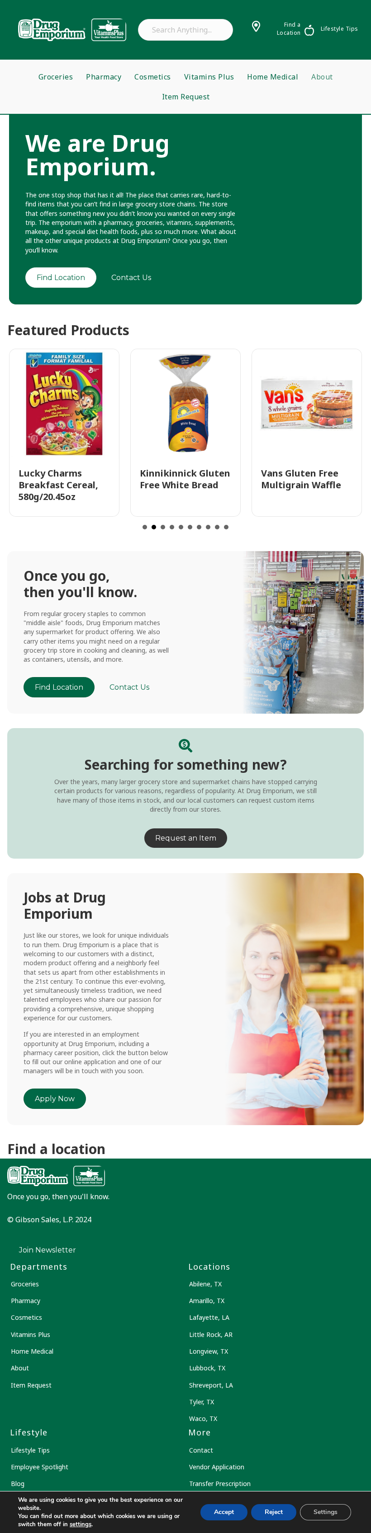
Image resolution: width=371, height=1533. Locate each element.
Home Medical (272, 77)
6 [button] (190, 527)
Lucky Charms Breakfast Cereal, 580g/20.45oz (58, 485)
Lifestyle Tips (30, 1450)
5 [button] (181, 527)
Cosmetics (152, 77)
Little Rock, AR (211, 1334)
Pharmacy (103, 77)
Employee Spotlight (39, 1467)
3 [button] (163, 527)
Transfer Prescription (220, 1483)
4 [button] (172, 527)
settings (80, 1524)
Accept (224, 1512)
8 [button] (208, 527)
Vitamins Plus (209, 77)
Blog (17, 1483)
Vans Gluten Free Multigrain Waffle (301, 479)
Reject (274, 1512)
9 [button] (217, 527)
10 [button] (226, 527)
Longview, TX (208, 1351)
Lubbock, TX (207, 1368)
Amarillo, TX (206, 1300)
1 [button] (145, 527)
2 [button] (154, 527)
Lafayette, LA (209, 1317)
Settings (326, 1512)
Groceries (55, 77)
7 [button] (199, 527)
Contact (201, 1450)
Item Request (186, 97)
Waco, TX (203, 1418)
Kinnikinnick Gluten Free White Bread (185, 479)
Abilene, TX (205, 1284)
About (322, 77)
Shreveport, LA (211, 1385)
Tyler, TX (201, 1401)
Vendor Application (216, 1467)
